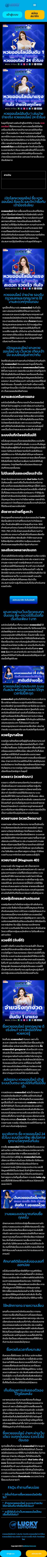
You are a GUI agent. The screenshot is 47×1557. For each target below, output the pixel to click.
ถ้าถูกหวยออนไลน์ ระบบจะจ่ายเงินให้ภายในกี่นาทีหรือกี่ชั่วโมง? (22, 1504)
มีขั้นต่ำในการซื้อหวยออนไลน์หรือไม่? (22, 1495)
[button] (35, 5)
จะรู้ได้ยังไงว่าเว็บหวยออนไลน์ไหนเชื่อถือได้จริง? (22, 1513)
